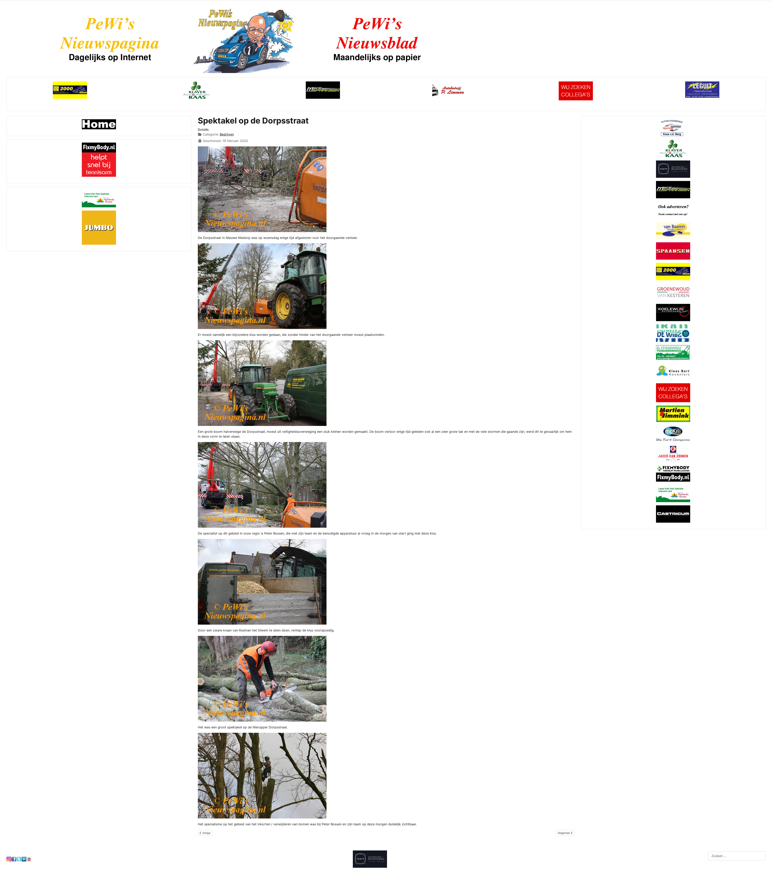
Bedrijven (227, 134)
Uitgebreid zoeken (722, 868)
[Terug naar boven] (765, 871)
